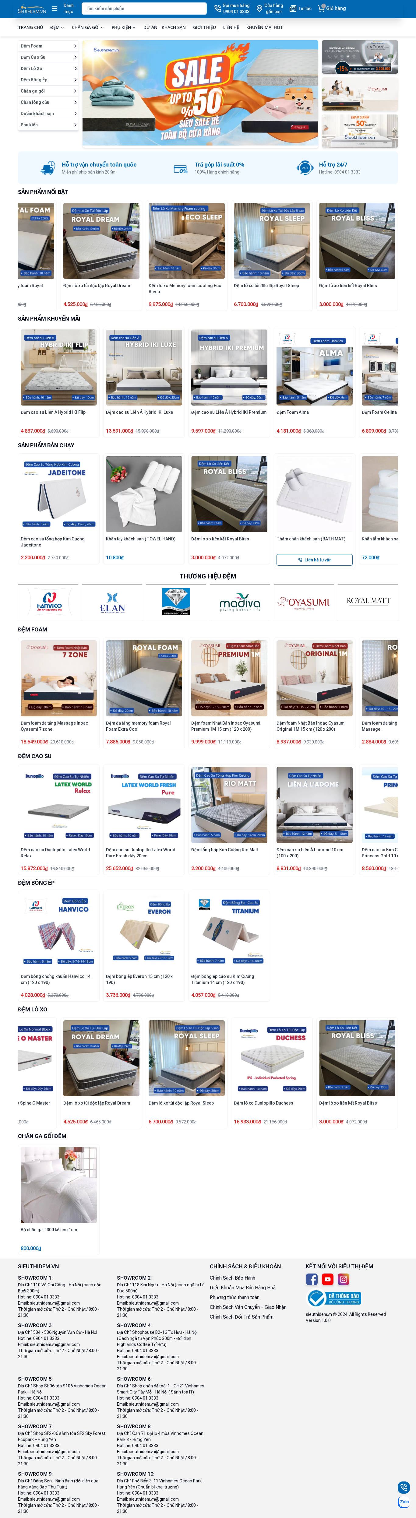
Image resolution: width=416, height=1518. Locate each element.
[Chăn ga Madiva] (240, 601)
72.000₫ (328, 557)
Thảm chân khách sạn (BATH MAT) (268, 538)
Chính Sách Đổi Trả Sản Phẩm (241, 1317)
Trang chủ (30, 27)
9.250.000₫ (289, 1122)
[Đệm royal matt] (368, 601)
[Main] (32, 8)
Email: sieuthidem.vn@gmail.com (49, 1303)
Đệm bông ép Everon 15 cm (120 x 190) (139, 979)
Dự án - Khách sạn (164, 27)
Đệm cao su (34, 756)
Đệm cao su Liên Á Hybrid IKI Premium (143, 412)
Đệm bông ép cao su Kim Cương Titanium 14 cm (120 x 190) (222, 979)
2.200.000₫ (161, 868)
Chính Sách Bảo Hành (232, 1278)
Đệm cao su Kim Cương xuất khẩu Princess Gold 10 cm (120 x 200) (352, 852)
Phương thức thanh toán (234, 1297)
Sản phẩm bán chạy (46, 445)
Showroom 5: (35, 1379)
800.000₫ (31, 1248)
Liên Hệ (231, 27)
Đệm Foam (32, 629)
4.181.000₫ (203, 431)
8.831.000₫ (246, 868)
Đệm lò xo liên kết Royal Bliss (177, 538)
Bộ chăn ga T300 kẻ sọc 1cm (49, 1229)
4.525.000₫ (374, 304)
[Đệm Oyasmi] (304, 601)
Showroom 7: (35, 1426)
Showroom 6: (134, 1379)
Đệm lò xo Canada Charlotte (133, 1103)
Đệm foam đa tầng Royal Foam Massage (51, 288)
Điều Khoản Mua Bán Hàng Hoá (243, 1288)
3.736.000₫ (118, 995)
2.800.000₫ (118, 304)
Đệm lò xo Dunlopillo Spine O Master (312, 1103)
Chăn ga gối (86, 27)
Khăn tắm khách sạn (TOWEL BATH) (354, 538)
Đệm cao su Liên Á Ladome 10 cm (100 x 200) (267, 852)
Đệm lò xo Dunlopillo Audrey (49, 1103)
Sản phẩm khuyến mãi (49, 318)
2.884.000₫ (33, 304)
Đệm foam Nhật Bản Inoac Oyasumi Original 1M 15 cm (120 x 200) (268, 726)
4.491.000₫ (203, 1122)
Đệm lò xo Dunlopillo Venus (218, 1103)
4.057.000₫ (203, 995)
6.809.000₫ (289, 431)
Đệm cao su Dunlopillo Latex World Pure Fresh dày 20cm (98, 852)
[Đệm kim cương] (176, 601)
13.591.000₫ (34, 431)
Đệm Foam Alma (207, 412)
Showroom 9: (35, 1474)
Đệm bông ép (36, 883)
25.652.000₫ (76, 868)
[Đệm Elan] (112, 601)
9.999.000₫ (161, 742)
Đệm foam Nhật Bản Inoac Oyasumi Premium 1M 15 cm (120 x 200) (183, 726)
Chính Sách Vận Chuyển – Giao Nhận (248, 1307)
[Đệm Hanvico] (48, 601)
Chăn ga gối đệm (42, 1136)
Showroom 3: (35, 1325)
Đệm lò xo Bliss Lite (125, 285)
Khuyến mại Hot (264, 27)
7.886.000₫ (289, 304)
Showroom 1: (35, 1278)
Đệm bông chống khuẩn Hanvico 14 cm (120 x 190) (55, 979)
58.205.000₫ (204, 304)
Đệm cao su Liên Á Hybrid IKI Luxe (54, 412)
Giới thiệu (204, 27)
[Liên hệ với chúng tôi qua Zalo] (404, 1502)
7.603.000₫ (33, 1122)
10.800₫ (72, 557)
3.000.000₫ (161, 557)
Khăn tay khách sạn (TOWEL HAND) (98, 538)
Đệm (55, 27)
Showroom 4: (134, 1325)
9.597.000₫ (118, 431)
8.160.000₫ (118, 1122)
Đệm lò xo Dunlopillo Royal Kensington (218, 288)
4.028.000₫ (33, 995)
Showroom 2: (134, 1278)
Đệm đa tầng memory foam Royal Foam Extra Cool (309, 288)
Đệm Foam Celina (294, 412)
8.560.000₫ (331, 868)
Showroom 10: (135, 1474)
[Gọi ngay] (404, 1487)
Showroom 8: (134, 1426)
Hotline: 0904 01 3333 (38, 1297)
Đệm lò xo (33, 1009)
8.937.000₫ (246, 742)
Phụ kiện (121, 27)
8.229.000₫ (374, 431)
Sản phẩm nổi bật (43, 192)
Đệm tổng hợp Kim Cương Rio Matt (182, 849)
